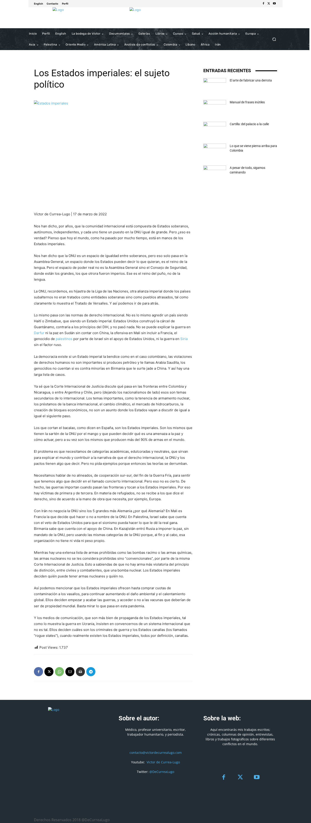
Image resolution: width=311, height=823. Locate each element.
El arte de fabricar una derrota (251, 80)
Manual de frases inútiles (247, 102)
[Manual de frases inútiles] (214, 108)
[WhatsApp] (59, 671)
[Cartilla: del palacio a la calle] (214, 130)
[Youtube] (274, 3)
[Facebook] (263, 3)
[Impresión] (80, 671)
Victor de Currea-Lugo (163, 762)
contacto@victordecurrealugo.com (156, 752)
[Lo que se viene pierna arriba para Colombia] (214, 152)
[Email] (69, 671)
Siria (184, 339)
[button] (274, 39)
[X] (269, 3)
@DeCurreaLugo (161, 772)
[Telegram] (90, 671)
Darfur (39, 333)
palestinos (64, 339)
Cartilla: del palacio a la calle (249, 124)
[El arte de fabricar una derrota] (214, 86)
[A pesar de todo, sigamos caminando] (214, 173)
